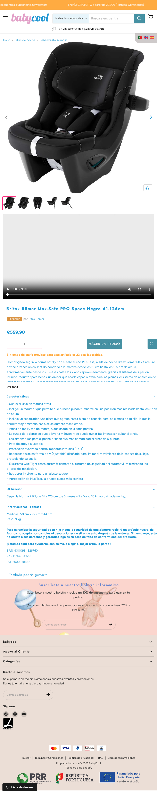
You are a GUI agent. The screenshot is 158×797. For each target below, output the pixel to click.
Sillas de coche (25, 40)
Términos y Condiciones (49, 757)
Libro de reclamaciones (121, 757)
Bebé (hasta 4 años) (53, 40)
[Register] (110, 625)
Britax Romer (36, 319)
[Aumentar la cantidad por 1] (37, 344)
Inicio (6, 40)
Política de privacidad (81, 757)
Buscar (26, 757)
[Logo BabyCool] (30, 18)
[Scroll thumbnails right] (151, 117)
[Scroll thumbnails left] (6, 117)
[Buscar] (139, 18)
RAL (100, 757)
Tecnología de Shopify (78, 767)
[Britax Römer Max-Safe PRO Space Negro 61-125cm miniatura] (9, 203)
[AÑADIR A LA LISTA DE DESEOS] (153, 344)
